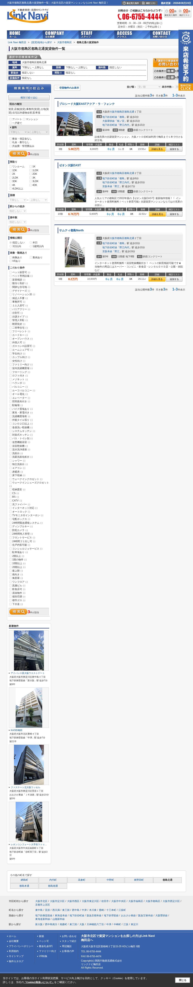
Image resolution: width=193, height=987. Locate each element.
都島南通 (53, 886)
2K (13, 173)
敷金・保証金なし (22, 138)
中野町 (110, 880)
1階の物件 (19, 559)
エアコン (18, 468)
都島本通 (24, 886)
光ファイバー (21, 504)
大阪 (81, 924)
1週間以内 (38, 246)
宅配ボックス (21, 519)
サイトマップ (16, 956)
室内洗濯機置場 (22, 368)
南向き (17, 574)
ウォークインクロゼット (27, 479)
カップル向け (21, 357)
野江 (117, 186)
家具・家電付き (22, 412)
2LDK (15, 177)
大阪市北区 (41, 901)
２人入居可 (20, 305)
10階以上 (18, 563)
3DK (14, 181)
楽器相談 (18, 279)
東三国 (66, 910)
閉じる (182, 980)
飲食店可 (18, 589)
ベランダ (18, 383)
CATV (17, 500)
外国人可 (18, 342)
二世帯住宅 (20, 327)
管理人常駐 (20, 320)
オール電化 (20, 394)
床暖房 (17, 471)
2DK (34, 173)
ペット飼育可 (21, 272)
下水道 (17, 604)
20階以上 (18, 567)
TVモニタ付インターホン (27, 515)
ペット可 (44, 941)
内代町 (53, 880)
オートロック (21, 511)
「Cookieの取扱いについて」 (39, 982)
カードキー (20, 335)
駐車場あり (20, 552)
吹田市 (105, 901)
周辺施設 (67, 946)
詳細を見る (157, 149)
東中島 (39, 910)
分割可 (17, 312)
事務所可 (18, 301)
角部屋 (17, 578)
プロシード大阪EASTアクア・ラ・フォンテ (87, 103)
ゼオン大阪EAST (70, 165)
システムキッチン (23, 431)
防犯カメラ (20, 530)
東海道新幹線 (42, 919)
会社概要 (14, 941)
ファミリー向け (22, 364)
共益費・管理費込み (23, 146)
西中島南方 (51, 924)
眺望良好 (18, 324)
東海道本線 (61, 915)
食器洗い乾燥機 (22, 427)
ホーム (12, 936)
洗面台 (17, 453)
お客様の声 (68, 951)
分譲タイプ (20, 316)
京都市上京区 (42, 904)
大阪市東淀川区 (90, 901)
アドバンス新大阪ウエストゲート (28, 673)
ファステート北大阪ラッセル (25, 787)
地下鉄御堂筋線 (43, 915)
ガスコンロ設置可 (23, 346)
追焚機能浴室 (21, 442)
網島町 (24, 880)
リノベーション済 (23, 294)
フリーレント (21, 331)
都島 (121, 117)
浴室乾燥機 (20, 445)
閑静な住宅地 (21, 287)
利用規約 (14, 951)
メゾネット (20, 379)
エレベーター (21, 397)
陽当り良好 (20, 283)
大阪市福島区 (135, 901)
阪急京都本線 (94, 915)
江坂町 (122, 910)
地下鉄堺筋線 (111, 915)
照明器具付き (21, 401)
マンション (32, 119)
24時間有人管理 (22, 533)
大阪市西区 (73, 901)
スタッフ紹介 (69, 941)
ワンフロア (20, 581)
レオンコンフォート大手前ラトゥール (30, 844)
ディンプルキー (22, 526)
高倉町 (81, 880)
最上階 (17, 570)
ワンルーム (18, 166)
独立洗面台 (20, 464)
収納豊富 (18, 489)
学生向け (18, 353)
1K (33, 166)
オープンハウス (22, 338)
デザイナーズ (21, 290)
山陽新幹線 (58, 919)
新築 (41, 936)
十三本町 (111, 910)
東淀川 (134, 924)
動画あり (38, 257)
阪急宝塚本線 (145, 915)
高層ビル (18, 585)
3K (33, 177)
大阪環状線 (108, 121)
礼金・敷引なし (20, 142)
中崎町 (117, 924)
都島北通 (129, 111)
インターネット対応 (25, 508)
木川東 (92, 910)
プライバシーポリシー (21, 946)
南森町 (63, 924)
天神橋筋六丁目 (95, 924)
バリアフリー (21, 309)
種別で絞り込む (29, 97)
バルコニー (20, 386)
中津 (84, 910)
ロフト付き (20, 375)
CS (15, 493)
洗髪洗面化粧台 (22, 456)
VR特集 (43, 956)
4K (13, 185)
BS (15, 496)
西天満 (56, 910)
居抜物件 (18, 593)
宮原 (47, 910)
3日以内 (16, 246)
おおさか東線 (128, 915)
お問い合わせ (69, 936)
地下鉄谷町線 (109, 117)
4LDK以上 (17, 188)
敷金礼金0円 (46, 946)
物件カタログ (16, 961)
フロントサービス (23, 537)
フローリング (21, 372)
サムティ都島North (71, 230)
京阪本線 (107, 186)
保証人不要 (20, 298)
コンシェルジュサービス (27, 548)
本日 (35, 242)
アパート (17, 119)
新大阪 (39, 924)
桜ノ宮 (120, 121)
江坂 (125, 924)
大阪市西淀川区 (171, 901)
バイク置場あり (22, 409)
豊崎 (101, 910)
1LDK (35, 170)
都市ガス (18, 600)
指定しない (18, 242)
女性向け (18, 360)
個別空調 (18, 596)
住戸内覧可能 (21, 544)
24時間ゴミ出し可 (23, 541)
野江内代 (124, 124)
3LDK (35, 181)
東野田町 (139, 880)
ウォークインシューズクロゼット (29, 484)
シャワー (18, 460)
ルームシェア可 (22, 349)
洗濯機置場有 (21, 416)
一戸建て (17, 123)
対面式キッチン (22, 434)
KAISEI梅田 (16, 730)
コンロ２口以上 (22, 423)
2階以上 (18, 556)
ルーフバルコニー (23, 390)
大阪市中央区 (118, 901)
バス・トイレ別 (22, 438)
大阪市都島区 (117, 111)
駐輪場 (17, 405)
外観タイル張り (22, 419)
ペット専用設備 (22, 275)
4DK (34, 185)
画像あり (17, 257)
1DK (14, 170)
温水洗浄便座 (21, 449)
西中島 (75, 910)
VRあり (16, 261)
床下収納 (18, 475)
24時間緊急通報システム (27, 522)
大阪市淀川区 (57, 901)
